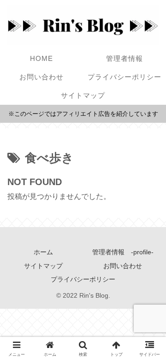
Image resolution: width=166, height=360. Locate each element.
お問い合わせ (122, 266)
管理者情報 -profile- (123, 252)
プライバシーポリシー (83, 279)
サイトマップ (43, 266)
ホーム (43, 252)
